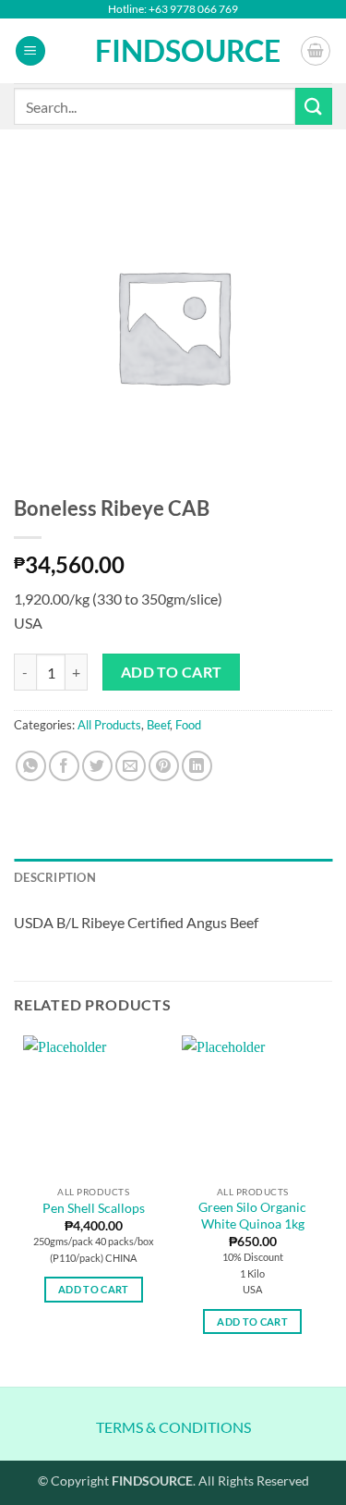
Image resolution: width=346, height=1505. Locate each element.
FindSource (173, 51)
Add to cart (171, 672)
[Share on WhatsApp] (31, 766)
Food (188, 724)
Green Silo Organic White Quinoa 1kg (252, 1215)
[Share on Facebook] (64, 766)
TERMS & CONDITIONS (173, 1427)
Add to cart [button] (93, 1289)
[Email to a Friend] (130, 766)
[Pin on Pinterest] (164, 766)
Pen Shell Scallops (93, 1208)
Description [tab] (55, 877)
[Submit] (313, 106)
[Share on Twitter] (97, 766)
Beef (158, 724)
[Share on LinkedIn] (197, 766)
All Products (109, 724)
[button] (30, 51)
